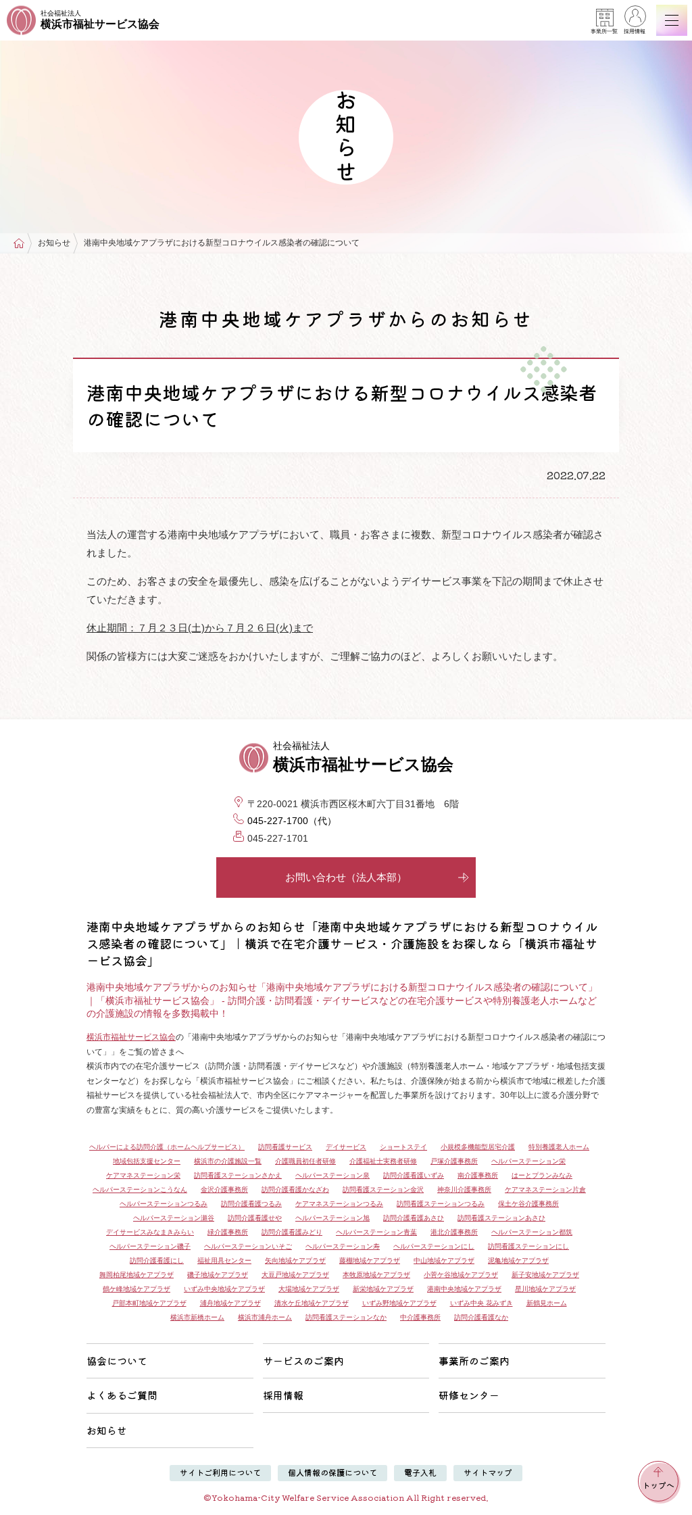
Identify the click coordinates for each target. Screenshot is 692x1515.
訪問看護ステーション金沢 (383, 1189)
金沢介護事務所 (224, 1189)
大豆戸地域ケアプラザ (295, 1274)
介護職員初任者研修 (305, 1161)
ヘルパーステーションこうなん (140, 1189)
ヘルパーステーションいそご (248, 1246)
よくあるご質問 (121, 1395)
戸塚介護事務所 (454, 1161)
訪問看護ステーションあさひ (501, 1218)
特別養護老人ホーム (558, 1147)
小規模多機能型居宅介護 (478, 1147)
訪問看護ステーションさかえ (238, 1175)
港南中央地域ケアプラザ (464, 1289)
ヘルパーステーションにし (433, 1246)
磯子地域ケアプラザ (217, 1274)
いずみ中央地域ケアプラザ (224, 1289)
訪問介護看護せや (255, 1218)
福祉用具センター (224, 1260)
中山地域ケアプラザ (444, 1260)
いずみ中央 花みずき (481, 1303)
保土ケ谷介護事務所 (528, 1203)
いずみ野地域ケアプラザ (399, 1303)
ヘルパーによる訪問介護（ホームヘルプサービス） (167, 1147)
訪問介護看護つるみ (251, 1203)
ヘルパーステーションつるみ (163, 1203)
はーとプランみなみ (542, 1175)
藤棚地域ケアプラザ (369, 1260)
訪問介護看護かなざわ (295, 1189)
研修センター (469, 1395)
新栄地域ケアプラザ (383, 1289)
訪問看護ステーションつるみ (441, 1203)
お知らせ (106, 1430)
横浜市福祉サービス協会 (131, 1037)
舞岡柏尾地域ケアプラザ (136, 1274)
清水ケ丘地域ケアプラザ (311, 1303)
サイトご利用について (220, 1472)
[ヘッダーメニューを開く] (671, 20)
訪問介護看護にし (157, 1260)
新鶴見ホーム (546, 1303)
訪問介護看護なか (481, 1317)
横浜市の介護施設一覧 (228, 1161)
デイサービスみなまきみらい (150, 1232)
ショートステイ (403, 1147)
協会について (116, 1360)
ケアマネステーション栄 (143, 1175)
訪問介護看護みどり (292, 1232)
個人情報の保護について (332, 1472)
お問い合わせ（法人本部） (346, 877)
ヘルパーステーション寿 (342, 1246)
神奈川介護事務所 (464, 1189)
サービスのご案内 (303, 1360)
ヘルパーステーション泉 (332, 1175)
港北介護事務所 (454, 1232)
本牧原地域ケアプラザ (376, 1274)
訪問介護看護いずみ (413, 1175)
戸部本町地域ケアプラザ (149, 1303)
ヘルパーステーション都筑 (531, 1232)
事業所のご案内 (474, 1360)
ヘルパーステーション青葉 (376, 1232)
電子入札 (420, 1472)
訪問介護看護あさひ (413, 1218)
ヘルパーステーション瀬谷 (173, 1218)
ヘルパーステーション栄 (528, 1161)
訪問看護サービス (285, 1147)
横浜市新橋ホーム (197, 1317)
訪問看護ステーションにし (528, 1246)
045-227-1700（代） (292, 820)
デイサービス (346, 1147)
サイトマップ (488, 1472)
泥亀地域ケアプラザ (518, 1260)
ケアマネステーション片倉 (545, 1189)
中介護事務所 (420, 1317)
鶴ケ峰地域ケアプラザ (136, 1289)
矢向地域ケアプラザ (295, 1260)
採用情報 (634, 31)
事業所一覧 (604, 31)
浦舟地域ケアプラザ (230, 1303)
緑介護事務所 (227, 1232)
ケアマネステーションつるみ (339, 1203)
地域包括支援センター (146, 1161)
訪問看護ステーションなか (346, 1317)
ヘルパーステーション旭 (332, 1218)
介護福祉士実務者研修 (383, 1161)
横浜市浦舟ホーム (265, 1317)
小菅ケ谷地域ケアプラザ (461, 1274)
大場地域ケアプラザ (308, 1289)
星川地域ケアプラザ (545, 1289)
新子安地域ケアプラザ (545, 1274)
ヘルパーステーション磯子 (150, 1246)
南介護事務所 (478, 1175)
